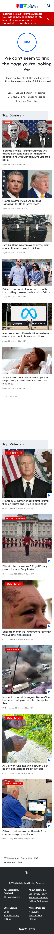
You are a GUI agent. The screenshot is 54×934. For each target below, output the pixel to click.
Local (10, 93)
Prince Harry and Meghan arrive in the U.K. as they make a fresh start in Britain (26, 291)
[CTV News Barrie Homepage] (27, 6)
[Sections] (5, 6)
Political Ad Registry (38, 901)
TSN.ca (7, 919)
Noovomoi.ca (35, 915)
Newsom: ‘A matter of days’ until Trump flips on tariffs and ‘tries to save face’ (25, 502)
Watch (29, 93)
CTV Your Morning (17, 97)
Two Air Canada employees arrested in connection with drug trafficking (25, 247)
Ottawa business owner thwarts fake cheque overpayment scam (24, 833)
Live (36, 101)
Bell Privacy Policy (38, 894)
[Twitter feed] (27, 872)
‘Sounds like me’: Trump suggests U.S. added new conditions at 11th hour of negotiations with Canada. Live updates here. (26, 155)
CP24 (6, 912)
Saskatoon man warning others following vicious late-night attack (26, 633)
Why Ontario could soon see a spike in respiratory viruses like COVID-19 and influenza (25, 380)
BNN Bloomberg (12, 915)
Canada (19, 93)
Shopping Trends (36, 97)
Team (20, 862)
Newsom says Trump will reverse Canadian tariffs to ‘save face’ (21, 202)
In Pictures (39, 93)
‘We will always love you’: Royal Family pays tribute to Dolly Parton (24, 568)
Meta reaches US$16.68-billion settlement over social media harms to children (26, 335)
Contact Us (26, 858)
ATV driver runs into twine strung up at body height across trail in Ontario (25, 767)
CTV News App (11, 858)
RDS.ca (32, 919)
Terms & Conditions (38, 897)
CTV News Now (24, 101)
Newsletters (9, 862)
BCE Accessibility (12, 897)
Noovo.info (34, 912)
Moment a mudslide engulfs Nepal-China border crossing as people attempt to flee (26, 700)
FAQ (36, 858)
